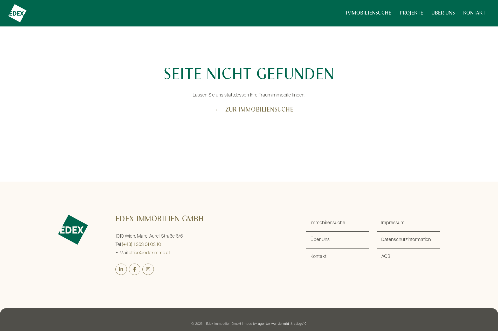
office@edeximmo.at (149, 253)
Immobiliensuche (368, 13)
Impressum (393, 223)
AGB (385, 256)
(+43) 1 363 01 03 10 (141, 245)
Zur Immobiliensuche (259, 110)
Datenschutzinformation (406, 240)
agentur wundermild (273, 324)
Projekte (411, 13)
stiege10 (300, 324)
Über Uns (443, 13)
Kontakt (474, 13)
